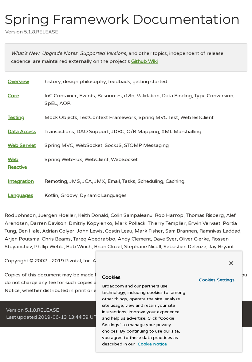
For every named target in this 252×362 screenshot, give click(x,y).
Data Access (22, 132)
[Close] (231, 263)
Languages (20, 195)
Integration (21, 181)
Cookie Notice (151, 344)
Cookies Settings (216, 280)
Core (13, 96)
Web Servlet (22, 145)
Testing (16, 117)
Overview (18, 82)
